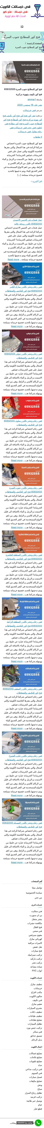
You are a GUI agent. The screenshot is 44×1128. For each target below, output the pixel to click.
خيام (40, 1104)
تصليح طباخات (35, 1020)
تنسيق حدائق (36, 1035)
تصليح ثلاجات (36, 1057)
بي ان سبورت (35, 915)
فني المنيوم (37, 1073)
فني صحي (37, 931)
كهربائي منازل (35, 939)
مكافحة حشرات (34, 923)
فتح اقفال (37, 927)
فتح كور (23, 115)
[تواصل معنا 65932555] (38, 1122)
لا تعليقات (37, 137)
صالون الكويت (35, 996)
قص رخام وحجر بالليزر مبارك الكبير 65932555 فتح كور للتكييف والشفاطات (23, 289)
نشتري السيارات (34, 1008)
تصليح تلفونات (35, 1061)
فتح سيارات (36, 951)
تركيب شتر (37, 962)
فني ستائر (37, 1031)
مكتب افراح (36, 992)
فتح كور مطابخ (15, 123)
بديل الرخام (37, 1039)
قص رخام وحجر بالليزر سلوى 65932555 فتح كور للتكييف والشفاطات (23, 423)
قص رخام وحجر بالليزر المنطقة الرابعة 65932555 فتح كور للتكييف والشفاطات (23, 624)
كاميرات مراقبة (35, 943)
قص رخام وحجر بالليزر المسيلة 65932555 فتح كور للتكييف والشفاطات (22, 825)
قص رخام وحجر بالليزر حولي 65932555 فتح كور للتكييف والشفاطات (23, 356)
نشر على (29, 105)
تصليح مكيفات (35, 1081)
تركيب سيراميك (35, 955)
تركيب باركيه (36, 958)
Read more (13, 259)
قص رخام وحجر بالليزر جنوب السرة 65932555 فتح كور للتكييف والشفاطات (23, 490)
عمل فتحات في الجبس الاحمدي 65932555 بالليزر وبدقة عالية (27, 222)
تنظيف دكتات (36, 1012)
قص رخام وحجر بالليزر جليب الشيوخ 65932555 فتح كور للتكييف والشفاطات (23, 758)
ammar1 (32, 99)
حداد (40, 1065)
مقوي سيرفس (35, 935)
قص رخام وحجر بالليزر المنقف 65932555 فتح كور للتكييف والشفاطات (22, 691)
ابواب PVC (37, 970)
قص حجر (31, 127)
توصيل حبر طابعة (34, 1101)
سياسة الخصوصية (34, 892)
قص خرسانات (29, 110)
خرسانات (38, 988)
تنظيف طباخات (35, 1016)
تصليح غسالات (35, 1053)
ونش (40, 1085)
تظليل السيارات (35, 1024)
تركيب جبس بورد (34, 1028)
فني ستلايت (36, 911)
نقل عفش (37, 947)
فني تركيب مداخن (34, 1069)
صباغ (40, 1089)
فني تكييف (37, 1000)
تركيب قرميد (36, 1097)
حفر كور (31, 115)
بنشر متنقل (37, 919)
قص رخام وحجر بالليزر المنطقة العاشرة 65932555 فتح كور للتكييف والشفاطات (23, 557)
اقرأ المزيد (37, 181)
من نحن (38, 897)
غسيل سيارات (35, 1077)
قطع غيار (38, 1108)
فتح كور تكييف (13, 115)
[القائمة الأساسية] (22, 27)
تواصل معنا (37, 887)
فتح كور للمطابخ (18, 119)
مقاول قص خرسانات (27, 131)
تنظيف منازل (36, 984)
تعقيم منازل (36, 1004)
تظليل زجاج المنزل (33, 1093)
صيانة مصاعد (36, 966)
